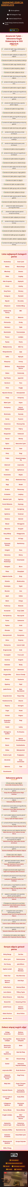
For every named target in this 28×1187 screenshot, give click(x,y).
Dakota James (20, 959)
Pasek (21, 710)
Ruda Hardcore (20, 1070)
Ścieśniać (21, 514)
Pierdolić (20, 296)
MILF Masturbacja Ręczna (21, 1116)
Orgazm (20, 660)
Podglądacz (20, 755)
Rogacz (21, 715)
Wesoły (21, 438)
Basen (7, 745)
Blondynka (7, 448)
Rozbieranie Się (7, 701)
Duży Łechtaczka (20, 760)
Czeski (7, 727)
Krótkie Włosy (20, 306)
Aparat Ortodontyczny (20, 739)
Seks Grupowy (7, 281)
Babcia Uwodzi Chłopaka (20, 1039)
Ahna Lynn (7, 959)
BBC (20, 311)
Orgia (7, 710)
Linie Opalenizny (7, 1053)
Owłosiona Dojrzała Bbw (21, 1124)
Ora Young (7, 964)
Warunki (7, 1166)
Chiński (7, 715)
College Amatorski (7, 1033)
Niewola (20, 606)
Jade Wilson (20, 964)
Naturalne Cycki (21, 443)
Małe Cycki (7, 402)
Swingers (21, 706)
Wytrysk (20, 357)
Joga (20, 352)
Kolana (7, 679)
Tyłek (20, 327)
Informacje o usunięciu (19, 1166)
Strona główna (15, 10)
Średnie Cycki (7, 755)
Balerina (7, 766)
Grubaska (7, 494)
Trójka (7, 458)
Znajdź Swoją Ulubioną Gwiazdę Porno (14, 23)
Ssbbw (21, 596)
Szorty (7, 419)
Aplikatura (20, 470)
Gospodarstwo (7, 696)
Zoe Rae (20, 954)
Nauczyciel (20, 615)
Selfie (7, 357)
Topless (7, 625)
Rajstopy (20, 504)
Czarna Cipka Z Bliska (7, 1097)
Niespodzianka (7, 352)
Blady (20, 665)
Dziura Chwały (20, 674)
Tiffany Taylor (20, 992)
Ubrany (7, 538)
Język (7, 596)
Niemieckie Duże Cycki (7, 1046)
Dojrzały (20, 414)
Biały (7, 479)
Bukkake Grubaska (7, 1135)
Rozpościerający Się (21, 459)
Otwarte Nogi (20, 1059)
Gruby (21, 322)
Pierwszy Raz (21, 424)
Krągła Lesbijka (7, 1115)
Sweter (7, 1064)
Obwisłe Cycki (7, 499)
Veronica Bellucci (7, 981)
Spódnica (7, 514)
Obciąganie (20, 524)
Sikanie (20, 701)
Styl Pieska (7, 378)
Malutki (20, 519)
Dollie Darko (7, 987)
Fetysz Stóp (20, 696)
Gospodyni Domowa (7, 721)
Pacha (21, 342)
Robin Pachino (7, 1013)
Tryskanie (21, 679)
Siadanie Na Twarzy (7, 311)
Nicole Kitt (7, 1002)
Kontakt (10, 1169)
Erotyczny (21, 397)
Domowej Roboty (7, 544)
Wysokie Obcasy (7, 393)
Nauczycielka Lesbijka (7, 1039)
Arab (20, 650)
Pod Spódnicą (7, 615)
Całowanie (20, 620)
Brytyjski (7, 566)
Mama (7, 266)
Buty (20, 576)
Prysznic (20, 419)
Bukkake (7, 665)
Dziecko (7, 581)
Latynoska (20, 465)
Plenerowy (20, 489)
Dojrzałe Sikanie (7, 1090)
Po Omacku (20, 732)
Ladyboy (20, 494)
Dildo (7, 276)
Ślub (20, 766)
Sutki (20, 625)
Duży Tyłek (20, 611)
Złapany (7, 706)
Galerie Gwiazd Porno (15, 18)
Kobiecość (21, 434)
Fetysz (21, 630)
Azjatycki (21, 281)
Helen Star (7, 976)
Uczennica (7, 424)
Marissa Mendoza (21, 970)
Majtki (21, 475)
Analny (21, 286)
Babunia (20, 317)
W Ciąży (20, 538)
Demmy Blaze (20, 987)
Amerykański (21, 393)
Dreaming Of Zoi (21, 1002)
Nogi (20, 453)
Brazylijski (21, 571)
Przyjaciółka (7, 674)
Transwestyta (20, 332)
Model (21, 484)
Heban (7, 373)
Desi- (7, 1059)
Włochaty (7, 271)
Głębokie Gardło (7, 576)
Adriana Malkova (20, 1007)
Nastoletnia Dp (20, 1130)
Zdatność (7, 465)
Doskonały (20, 373)
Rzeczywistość (7, 635)
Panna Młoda (7, 1110)
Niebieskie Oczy (21, 479)
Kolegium (7, 296)
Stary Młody (7, 533)
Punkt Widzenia (7, 504)
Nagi (7, 484)
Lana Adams (7, 992)
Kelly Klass (20, 997)
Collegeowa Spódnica (7, 1104)
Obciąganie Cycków (7, 733)
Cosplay (20, 276)
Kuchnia (7, 660)
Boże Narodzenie (20, 690)
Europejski (7, 655)
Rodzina (7, 519)
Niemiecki (21, 669)
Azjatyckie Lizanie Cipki (7, 1124)
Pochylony (7, 407)
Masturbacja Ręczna (21, 367)
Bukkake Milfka (7, 1130)
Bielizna (7, 366)
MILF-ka (20, 347)
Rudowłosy (7, 262)
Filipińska (7, 429)
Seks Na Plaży (20, 1052)
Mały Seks (7, 1083)
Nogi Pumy (20, 1075)
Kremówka (7, 475)
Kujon (21, 402)
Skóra (7, 640)
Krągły (21, 388)
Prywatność (19, 1169)
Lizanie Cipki (21, 645)
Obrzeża (7, 630)
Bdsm (7, 601)
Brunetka (21, 301)
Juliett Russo (7, 1007)
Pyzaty (7, 342)
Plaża (7, 571)
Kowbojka (7, 586)
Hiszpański (7, 434)
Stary (7, 453)
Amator (20, 271)
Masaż (7, 524)
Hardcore (7, 383)
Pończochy (7, 322)
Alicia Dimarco (7, 997)
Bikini (7, 470)
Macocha (7, 529)
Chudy (7, 317)
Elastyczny (7, 645)
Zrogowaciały (7, 650)
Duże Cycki (20, 262)
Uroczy (21, 361)
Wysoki (7, 301)
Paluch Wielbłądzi (21, 408)
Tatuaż (7, 438)
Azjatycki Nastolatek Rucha (7, 1076)
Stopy (7, 397)
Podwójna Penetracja (7, 560)
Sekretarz (7, 327)
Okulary (20, 291)
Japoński (20, 378)
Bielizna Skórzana (21, 1033)
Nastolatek (7, 332)
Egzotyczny (7, 669)
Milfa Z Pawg (7, 1148)
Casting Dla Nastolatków (21, 1091)
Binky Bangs (7, 954)
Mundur (7, 591)
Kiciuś (7, 286)
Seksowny (7, 555)
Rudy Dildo (20, 1097)
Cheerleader (20, 560)
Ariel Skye (21, 980)
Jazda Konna (7, 689)
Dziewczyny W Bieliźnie (7, 1142)
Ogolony (20, 499)
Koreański (7, 611)
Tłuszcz (7, 337)
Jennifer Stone (7, 1018)
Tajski (20, 586)
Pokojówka (20, 635)
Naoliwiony (20, 543)
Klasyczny (7, 361)
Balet (20, 1045)
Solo (20, 591)
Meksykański (21, 750)
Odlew (7, 750)
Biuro (20, 566)
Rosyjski (20, 529)
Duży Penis (7, 291)
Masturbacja (21, 266)
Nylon (7, 443)
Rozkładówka (20, 745)
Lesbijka (20, 337)
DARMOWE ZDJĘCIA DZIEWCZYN (12, 3)
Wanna (7, 738)
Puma (7, 620)
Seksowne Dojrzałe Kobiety (21, 1064)
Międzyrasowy (7, 347)
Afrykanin (7, 306)
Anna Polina (20, 1013)
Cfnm (7, 388)
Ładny (21, 727)
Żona (20, 550)
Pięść (20, 684)
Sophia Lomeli (7, 969)
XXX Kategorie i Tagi (15, 14)
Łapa (20, 448)
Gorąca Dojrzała (21, 1141)
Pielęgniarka (21, 533)
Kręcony (20, 640)
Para (20, 383)
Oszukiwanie (7, 771)
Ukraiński (7, 760)
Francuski (21, 655)
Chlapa (21, 601)
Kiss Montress (20, 976)
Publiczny (7, 606)
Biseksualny (20, 581)
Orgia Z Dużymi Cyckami (21, 1084)
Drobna (7, 489)
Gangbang (20, 509)
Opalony (7, 684)
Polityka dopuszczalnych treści (15, 1163)
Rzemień (7, 509)
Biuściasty (7, 414)
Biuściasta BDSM (21, 1104)
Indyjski (7, 550)
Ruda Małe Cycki (21, 1135)
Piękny (21, 429)
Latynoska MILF (7, 1070)
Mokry (21, 555)
